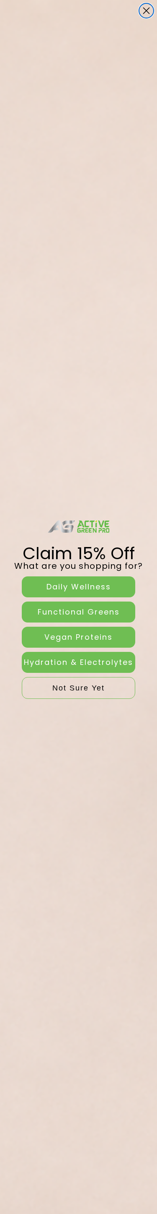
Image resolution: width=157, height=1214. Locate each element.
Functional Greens (79, 612)
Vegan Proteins (78, 637)
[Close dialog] (146, 10)
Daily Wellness (78, 586)
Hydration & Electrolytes (78, 662)
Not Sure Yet (78, 688)
